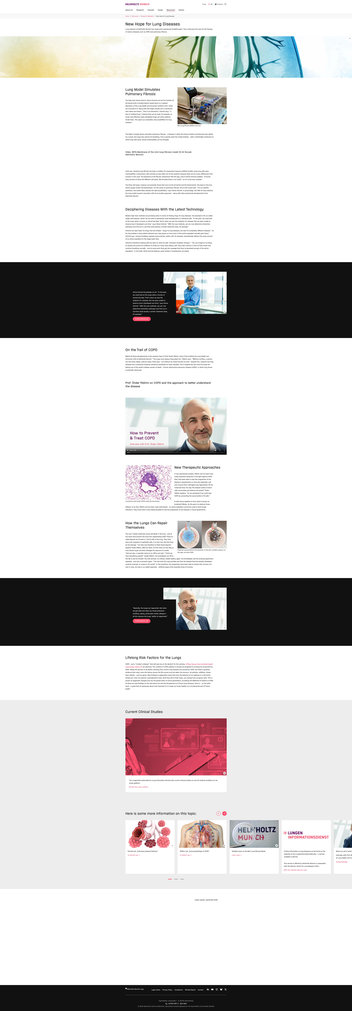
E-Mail (184, 1004)
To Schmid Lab (133, 855)
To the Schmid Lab (141, 319)
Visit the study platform (139, 787)
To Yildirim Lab (185, 855)
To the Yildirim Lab (141, 621)
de (211, 4)
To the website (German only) (296, 870)
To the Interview (341, 862)
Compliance (178, 990)
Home (127, 16)
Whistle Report (190, 990)
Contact (200, 990)
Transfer (151, 10)
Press (204, 4)
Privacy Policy (167, 990)
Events (181, 10)
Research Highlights (147, 16)
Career (160, 10)
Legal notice (155, 990)
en (209, 4)
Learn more (236, 855)
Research (140, 10)
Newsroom (171, 10)
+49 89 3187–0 (173, 1004)
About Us (129, 10)
